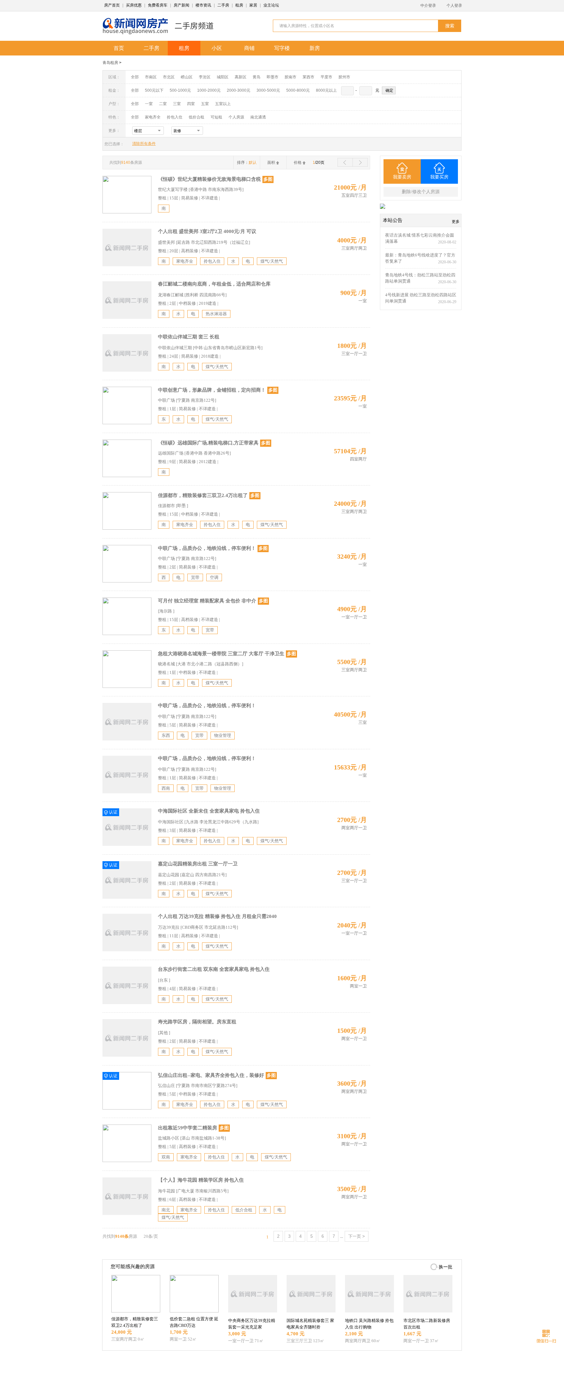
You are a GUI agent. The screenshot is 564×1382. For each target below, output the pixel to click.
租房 (239, 5)
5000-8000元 (298, 90)
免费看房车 (157, 5)
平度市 (326, 77)
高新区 (240, 77)
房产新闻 (181, 5)
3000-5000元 (268, 90)
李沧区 (205, 77)
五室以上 (223, 103)
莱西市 (308, 77)
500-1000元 (180, 90)
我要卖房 (402, 177)
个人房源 (236, 117)
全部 (135, 77)
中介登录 (428, 5)
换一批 (445, 1267)
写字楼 (282, 48)
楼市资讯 (203, 5)
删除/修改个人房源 (421, 191)
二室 (163, 103)
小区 (217, 48)
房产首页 (112, 5)
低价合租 (196, 117)
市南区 (151, 77)
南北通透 (258, 117)
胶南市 (290, 77)
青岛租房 (110, 62)
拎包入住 (174, 117)
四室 (191, 103)
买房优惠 (134, 5)
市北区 (169, 77)
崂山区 (187, 77)
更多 (456, 221)
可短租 (216, 117)
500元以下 (154, 90)
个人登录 (454, 5)
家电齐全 (153, 117)
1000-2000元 (209, 90)
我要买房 (439, 177)
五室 (205, 103)
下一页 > (356, 1236)
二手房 (223, 5)
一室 (149, 103)
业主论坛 (271, 5)
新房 (314, 48)
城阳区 (222, 77)
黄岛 (256, 77)
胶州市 (344, 77)
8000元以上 (326, 90)
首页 (119, 48)
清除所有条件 (144, 143)
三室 (177, 103)
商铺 (249, 48)
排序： (247, 162)
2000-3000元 (238, 90)
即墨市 (272, 77)
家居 (253, 5)
